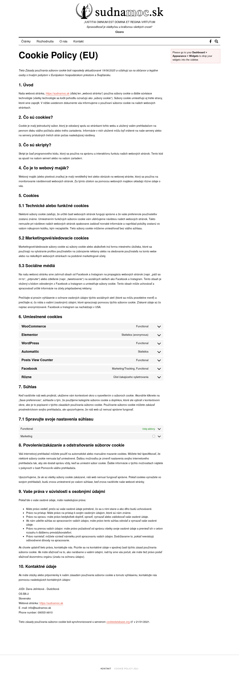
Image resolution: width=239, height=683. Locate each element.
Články (26, 41)
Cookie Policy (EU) (126, 668)
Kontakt (78, 41)
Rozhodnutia (45, 41)
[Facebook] (210, 41)
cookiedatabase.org (118, 622)
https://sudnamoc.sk (57, 93)
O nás (63, 41)
